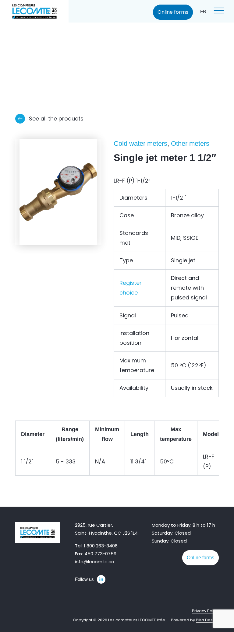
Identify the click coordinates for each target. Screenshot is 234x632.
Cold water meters (140, 143)
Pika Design (207, 620)
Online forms (173, 12)
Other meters (190, 143)
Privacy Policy (205, 611)
